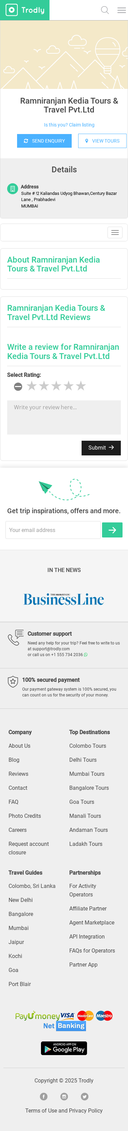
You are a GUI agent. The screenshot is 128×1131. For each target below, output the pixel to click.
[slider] (56, 386)
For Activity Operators (82, 890)
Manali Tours (85, 816)
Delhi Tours (83, 760)
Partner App (83, 964)
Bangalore (21, 914)
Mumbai (19, 928)
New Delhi (21, 900)
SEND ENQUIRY (46, 141)
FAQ (13, 802)
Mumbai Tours (86, 774)
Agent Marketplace (91, 922)
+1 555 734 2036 (67, 654)
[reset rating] (18, 387)
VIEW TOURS (103, 141)
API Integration (87, 936)
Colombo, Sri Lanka (32, 886)
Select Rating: (24, 375)
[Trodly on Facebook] (44, 1095)
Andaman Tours (88, 830)
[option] (64, 72)
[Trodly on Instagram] (64, 1095)
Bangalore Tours (89, 788)
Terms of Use (41, 1110)
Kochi (15, 956)
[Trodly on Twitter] (85, 1095)
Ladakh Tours (85, 844)
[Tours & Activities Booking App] (64, 1048)
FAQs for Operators (92, 950)
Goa (13, 970)
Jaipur (16, 942)
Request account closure (29, 848)
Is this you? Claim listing (69, 125)
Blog (14, 760)
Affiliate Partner (87, 908)
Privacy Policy (86, 1110)
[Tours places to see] (24, 10)
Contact (18, 788)
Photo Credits (25, 816)
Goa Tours (81, 802)
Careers (18, 830)
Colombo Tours (87, 746)
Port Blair (20, 984)
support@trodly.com (51, 649)
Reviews (18, 774)
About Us (19, 746)
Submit (97, 447)
